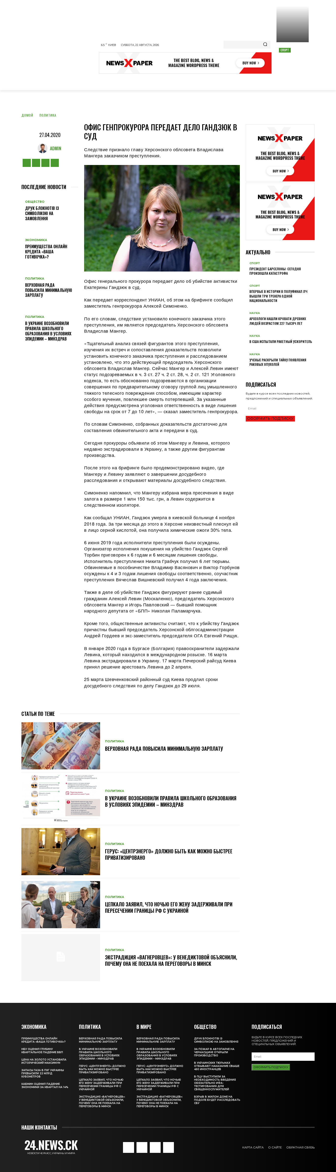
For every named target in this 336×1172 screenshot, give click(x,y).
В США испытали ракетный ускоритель (280, 341)
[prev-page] (247, 372)
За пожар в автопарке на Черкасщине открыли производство (214, 1052)
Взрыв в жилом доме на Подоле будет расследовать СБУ (217, 1100)
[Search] (265, 45)
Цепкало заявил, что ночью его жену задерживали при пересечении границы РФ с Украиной (168, 907)
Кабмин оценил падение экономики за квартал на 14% (44, 1085)
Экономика (36, 240)
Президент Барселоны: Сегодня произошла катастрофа (275, 271)
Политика (47, 115)
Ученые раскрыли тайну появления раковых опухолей (277, 362)
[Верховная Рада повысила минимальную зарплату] (60, 745)
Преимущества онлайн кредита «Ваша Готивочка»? (46, 252)
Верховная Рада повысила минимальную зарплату (48, 290)
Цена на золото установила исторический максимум (43, 1061)
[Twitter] (45, 163)
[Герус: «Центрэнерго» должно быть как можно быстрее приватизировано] (60, 851)
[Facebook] (27, 163)
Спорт (284, 50)
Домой (27, 115)
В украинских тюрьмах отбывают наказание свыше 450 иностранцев (216, 1066)
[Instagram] (36, 163)
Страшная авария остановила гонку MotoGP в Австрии (292, 60)
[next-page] (249, 372)
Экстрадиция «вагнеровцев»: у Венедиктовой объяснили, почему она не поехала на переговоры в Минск (171, 960)
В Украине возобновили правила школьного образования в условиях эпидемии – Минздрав (48, 330)
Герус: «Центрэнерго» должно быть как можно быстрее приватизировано (168, 854)
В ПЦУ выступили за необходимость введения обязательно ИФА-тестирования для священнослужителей (215, 1083)
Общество (35, 201)
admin (55, 148)
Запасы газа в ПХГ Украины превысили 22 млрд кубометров (42, 1073)
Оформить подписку (270, 418)
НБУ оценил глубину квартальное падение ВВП (42, 1051)
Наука (254, 313)
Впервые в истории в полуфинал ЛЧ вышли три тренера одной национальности (278, 296)
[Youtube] (55, 163)
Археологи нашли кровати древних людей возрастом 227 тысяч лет (277, 321)
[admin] (44, 148)
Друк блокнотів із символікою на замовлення (42, 213)
